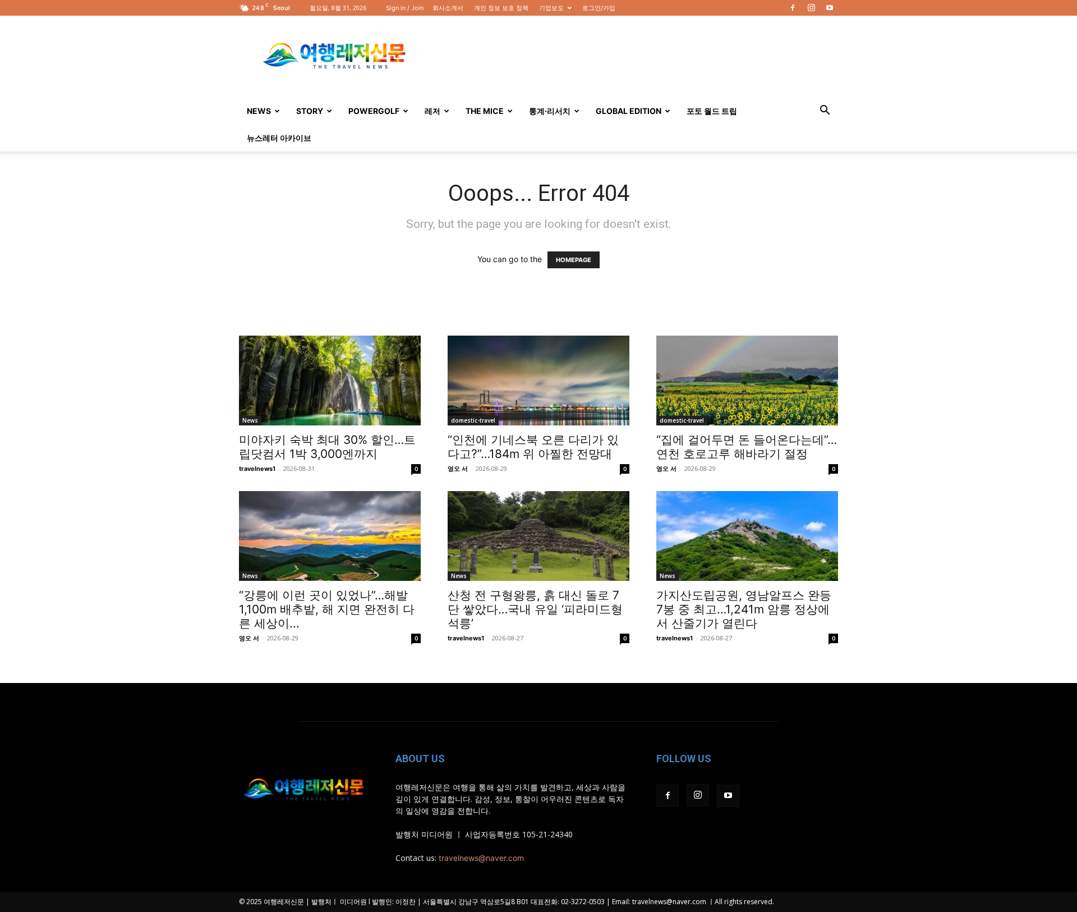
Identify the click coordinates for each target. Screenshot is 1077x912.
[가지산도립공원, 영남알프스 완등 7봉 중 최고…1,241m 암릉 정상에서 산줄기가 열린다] (747, 536)
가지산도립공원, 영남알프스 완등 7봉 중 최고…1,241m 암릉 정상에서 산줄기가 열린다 (743, 609)
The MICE (485, 111)
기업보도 (551, 8)
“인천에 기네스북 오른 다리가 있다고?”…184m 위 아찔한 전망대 (533, 447)
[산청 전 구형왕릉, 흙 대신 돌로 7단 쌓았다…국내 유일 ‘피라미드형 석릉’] (538, 536)
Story (309, 111)
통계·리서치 (549, 111)
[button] (824, 111)
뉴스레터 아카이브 (279, 138)
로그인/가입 (598, 8)
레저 (432, 111)
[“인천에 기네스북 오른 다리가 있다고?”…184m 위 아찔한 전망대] (538, 380)
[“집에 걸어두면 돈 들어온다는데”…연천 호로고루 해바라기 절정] (747, 380)
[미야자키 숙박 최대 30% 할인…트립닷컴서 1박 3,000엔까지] (330, 380)
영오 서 (458, 469)
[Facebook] (792, 8)
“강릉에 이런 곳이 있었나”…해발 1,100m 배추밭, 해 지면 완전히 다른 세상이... (327, 609)
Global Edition (628, 111)
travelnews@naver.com (481, 858)
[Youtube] (829, 8)
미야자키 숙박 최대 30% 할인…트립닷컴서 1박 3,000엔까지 (327, 447)
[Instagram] (811, 8)
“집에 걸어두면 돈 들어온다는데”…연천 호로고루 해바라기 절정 (746, 447)
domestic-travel (473, 420)
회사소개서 (447, 8)
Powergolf (373, 111)
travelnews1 (257, 469)
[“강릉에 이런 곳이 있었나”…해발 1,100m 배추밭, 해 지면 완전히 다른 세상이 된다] (330, 536)
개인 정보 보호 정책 (501, 8)
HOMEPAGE (573, 260)
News (259, 111)
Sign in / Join (405, 8)
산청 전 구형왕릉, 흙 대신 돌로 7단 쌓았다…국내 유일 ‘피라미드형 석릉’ (535, 609)
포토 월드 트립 (712, 111)
